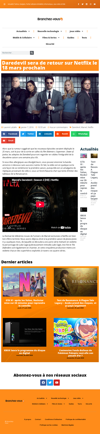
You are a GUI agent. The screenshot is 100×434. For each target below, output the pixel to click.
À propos (27, 419)
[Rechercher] (32, 53)
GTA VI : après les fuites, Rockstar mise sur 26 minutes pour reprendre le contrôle (24, 303)
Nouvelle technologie (48, 31)
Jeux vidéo (75, 31)
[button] (10, 134)
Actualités (21, 31)
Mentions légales (67, 425)
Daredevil (76, 127)
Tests (84, 37)
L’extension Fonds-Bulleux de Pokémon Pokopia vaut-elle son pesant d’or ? (75, 353)
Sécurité (50, 44)
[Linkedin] (86, 4)
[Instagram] (90, 4)
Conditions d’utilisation (53, 419)
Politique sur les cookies (49, 425)
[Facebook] (43, 383)
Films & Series (49, 37)
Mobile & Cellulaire (22, 37)
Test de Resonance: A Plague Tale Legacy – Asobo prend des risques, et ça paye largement (75, 303)
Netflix (90, 127)
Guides (70, 37)
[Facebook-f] (78, 4)
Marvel (84, 127)
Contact (38, 419)
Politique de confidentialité (76, 419)
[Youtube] (94, 4)
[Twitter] (82, 4)
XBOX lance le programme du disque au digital (24, 351)
